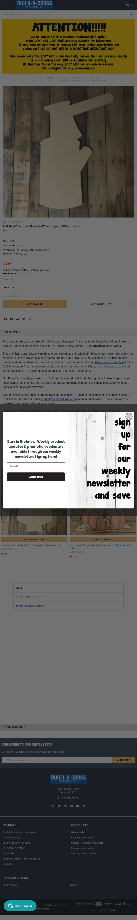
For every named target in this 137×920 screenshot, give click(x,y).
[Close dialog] (129, 416)
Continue (36, 477)
